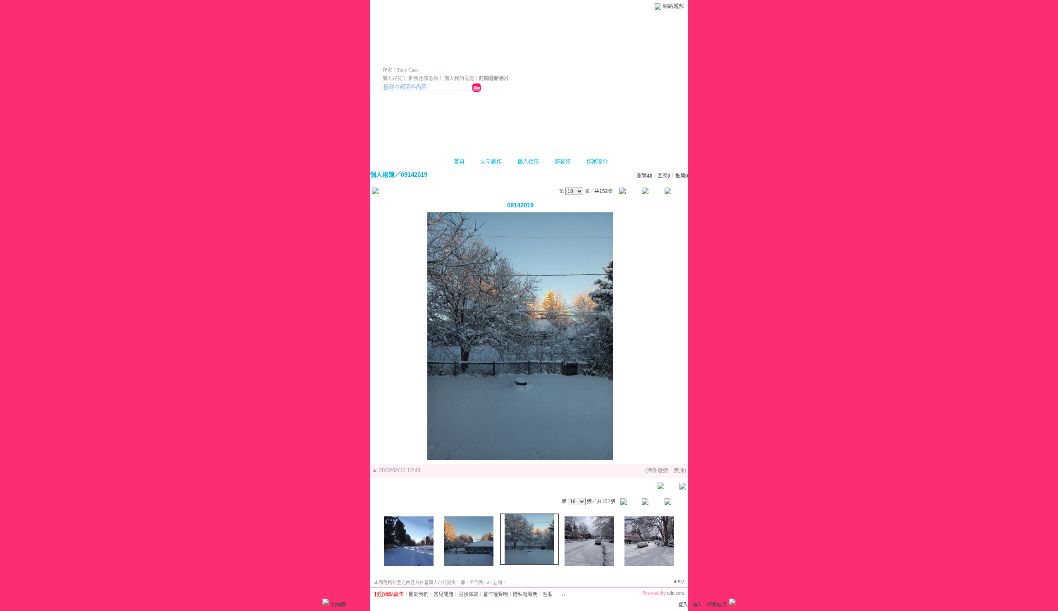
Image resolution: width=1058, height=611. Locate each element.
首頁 (459, 161)
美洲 (679, 470)
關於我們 (419, 594)
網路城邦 (673, 6)
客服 (548, 594)
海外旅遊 (657, 470)
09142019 (414, 174)
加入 (697, 605)
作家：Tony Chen (400, 70)
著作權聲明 (495, 594)
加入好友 (392, 78)
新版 (503, 58)
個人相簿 (528, 161)
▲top (678, 581)
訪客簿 (563, 161)
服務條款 (468, 594)
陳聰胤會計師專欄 (428, 58)
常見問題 (443, 594)
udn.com (675, 593)
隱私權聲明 (525, 594)
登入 (683, 605)
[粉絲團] (325, 602)
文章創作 (491, 161)
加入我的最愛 (459, 78)
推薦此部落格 (423, 78)
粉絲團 (338, 605)
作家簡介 (597, 161)
